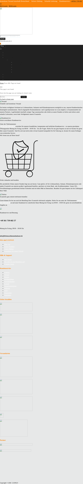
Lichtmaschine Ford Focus (22, 67)
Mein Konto (8, 259)
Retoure (6, 277)
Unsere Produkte (9, 246)
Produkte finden (9, 264)
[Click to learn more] (41, 307)
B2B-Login (12, 6)
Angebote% (8, 77)
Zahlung (6, 272)
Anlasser (7, 74)
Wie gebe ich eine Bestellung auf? (14, 262)
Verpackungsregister (10, 286)
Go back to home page (7, 99)
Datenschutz (8, 293)
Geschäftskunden (9, 281)
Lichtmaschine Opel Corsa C (22, 72)
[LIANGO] (16, 34)
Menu (2, 46)
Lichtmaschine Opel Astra (21, 69)
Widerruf (7, 288)
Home (6, 52)
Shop (6, 55)
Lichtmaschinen (9, 57)
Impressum (7, 295)
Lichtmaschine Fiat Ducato (22, 62)
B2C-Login (4, 6)
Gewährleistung (9, 279)
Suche (3, 39)
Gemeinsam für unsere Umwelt (13, 251)
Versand (6, 275)
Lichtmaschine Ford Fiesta (22, 65)
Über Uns (7, 244)
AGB (5, 290)
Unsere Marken (9, 249)
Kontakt (7, 79)
